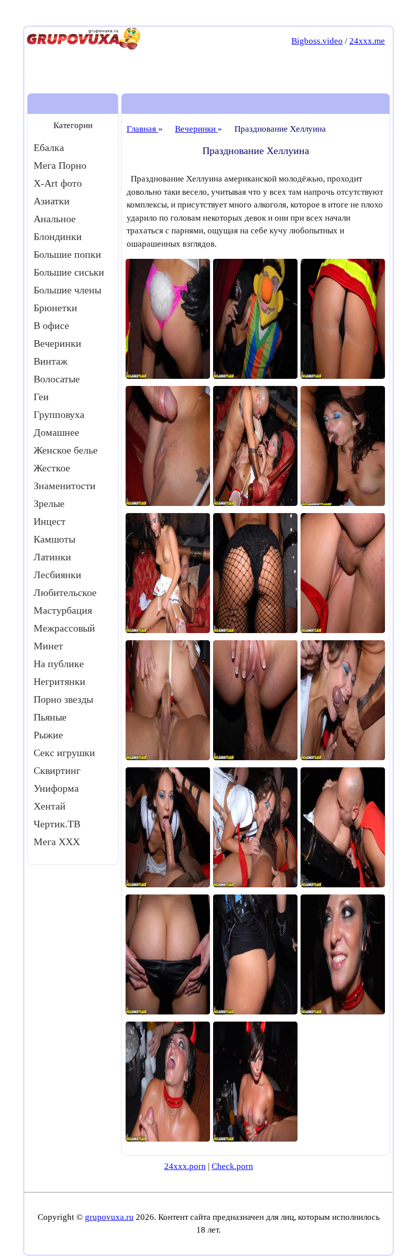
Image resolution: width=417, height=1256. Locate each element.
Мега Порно (60, 165)
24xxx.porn (185, 1166)
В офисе (51, 325)
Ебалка (49, 147)
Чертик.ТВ (57, 823)
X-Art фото (58, 183)
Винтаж (51, 361)
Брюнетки (55, 307)
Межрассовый (64, 628)
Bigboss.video (317, 41)
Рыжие (48, 734)
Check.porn (232, 1166)
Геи (41, 396)
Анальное (55, 218)
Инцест (50, 521)
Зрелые (49, 503)
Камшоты (54, 539)
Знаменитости (65, 485)
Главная (142, 129)
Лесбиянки (57, 574)
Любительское (65, 592)
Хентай (50, 806)
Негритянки (59, 681)
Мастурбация (63, 610)
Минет (48, 645)
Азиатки (52, 200)
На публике (59, 663)
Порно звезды (63, 699)
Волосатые (57, 378)
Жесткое (52, 467)
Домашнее (56, 432)
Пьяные (50, 717)
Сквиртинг (57, 770)
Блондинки (58, 236)
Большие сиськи (69, 272)
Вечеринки (57, 343)
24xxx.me (367, 41)
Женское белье (66, 450)
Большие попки (67, 254)
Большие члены (67, 289)
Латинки (52, 556)
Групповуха (59, 414)
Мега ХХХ (57, 841)
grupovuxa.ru (109, 1217)
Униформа (56, 788)
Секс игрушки (64, 752)
